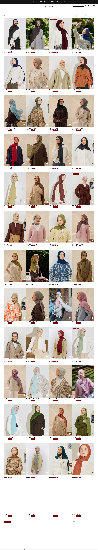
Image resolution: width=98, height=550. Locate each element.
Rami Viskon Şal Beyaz (54, 321)
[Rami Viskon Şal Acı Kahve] (37, 34)
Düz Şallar (14, 11)
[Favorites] (88, 6)
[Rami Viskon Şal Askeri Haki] (37, 150)
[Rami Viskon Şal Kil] (83, 72)
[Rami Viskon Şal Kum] (60, 72)
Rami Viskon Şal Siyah (8, 51)
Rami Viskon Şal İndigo (54, 282)
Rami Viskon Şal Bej (8, 244)
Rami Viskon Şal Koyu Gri (31, 321)
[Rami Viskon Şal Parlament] (60, 459)
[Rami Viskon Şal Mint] (83, 343)
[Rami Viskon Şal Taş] (60, 381)
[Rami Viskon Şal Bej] (15, 227)
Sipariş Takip (12, 1)
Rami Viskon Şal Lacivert (77, 51)
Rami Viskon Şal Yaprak (77, 437)
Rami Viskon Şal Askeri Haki (32, 167)
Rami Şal (19, 11)
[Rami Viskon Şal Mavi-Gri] (60, 150)
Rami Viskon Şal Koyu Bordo (55, 51)
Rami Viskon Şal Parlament (55, 476)
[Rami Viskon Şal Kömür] (83, 150)
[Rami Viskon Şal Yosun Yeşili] (15, 497)
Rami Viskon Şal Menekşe (77, 398)
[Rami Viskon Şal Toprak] (83, 266)
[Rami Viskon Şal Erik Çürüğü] (83, 227)
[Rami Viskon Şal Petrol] (60, 497)
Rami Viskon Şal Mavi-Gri (54, 167)
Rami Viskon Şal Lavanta (9, 398)
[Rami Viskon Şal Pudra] (83, 188)
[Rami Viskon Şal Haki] (60, 227)
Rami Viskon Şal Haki (53, 244)
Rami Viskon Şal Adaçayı (9, 321)
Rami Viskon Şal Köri (8, 282)
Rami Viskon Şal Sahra (31, 476)
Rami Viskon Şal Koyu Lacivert (55, 128)
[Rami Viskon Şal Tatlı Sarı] (37, 266)
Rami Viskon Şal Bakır (53, 205)
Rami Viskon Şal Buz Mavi (9, 437)
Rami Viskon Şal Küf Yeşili (31, 128)
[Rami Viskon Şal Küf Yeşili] (37, 111)
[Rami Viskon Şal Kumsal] (15, 188)
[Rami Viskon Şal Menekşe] (83, 381)
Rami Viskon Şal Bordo (54, 360)
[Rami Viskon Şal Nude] (37, 72)
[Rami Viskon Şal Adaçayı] (15, 304)
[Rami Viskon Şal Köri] (15, 266)
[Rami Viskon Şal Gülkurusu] (83, 304)
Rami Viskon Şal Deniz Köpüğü (32, 398)
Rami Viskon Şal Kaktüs (31, 437)
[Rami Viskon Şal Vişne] (15, 150)
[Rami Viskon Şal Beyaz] (60, 304)
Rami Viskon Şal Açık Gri (31, 244)
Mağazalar (6, 1)
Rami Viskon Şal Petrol (54, 514)
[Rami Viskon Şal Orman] (83, 497)
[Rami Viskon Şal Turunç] (83, 459)
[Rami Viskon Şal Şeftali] (60, 420)
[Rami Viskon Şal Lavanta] (15, 381)
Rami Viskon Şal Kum (53, 89)
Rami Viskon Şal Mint (76, 360)
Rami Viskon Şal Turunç (77, 476)
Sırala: (88, 15)
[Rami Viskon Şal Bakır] (60, 188)
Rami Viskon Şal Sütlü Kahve (32, 205)
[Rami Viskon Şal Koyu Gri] (37, 304)
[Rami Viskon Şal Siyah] (15, 34)
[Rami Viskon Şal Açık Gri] (37, 227)
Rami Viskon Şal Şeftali (54, 437)
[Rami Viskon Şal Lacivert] (83, 34)
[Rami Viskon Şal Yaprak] (83, 420)
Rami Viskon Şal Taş (53, 398)
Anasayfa (5, 11)
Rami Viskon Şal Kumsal (9, 205)
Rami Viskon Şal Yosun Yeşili (9, 514)
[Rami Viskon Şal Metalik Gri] (83, 111)
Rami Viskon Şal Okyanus (31, 514)
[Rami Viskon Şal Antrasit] (15, 343)
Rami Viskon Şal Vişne (8, 167)
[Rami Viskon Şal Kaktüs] (37, 420)
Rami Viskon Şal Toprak (77, 282)
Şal (9, 11)
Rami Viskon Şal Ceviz (8, 476)
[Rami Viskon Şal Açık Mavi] (15, 111)
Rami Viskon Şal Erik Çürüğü (78, 244)
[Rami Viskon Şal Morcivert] (15, 72)
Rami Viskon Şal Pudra (77, 205)
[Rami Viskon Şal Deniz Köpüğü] (37, 381)
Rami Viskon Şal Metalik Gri (78, 128)
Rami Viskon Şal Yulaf (30, 360)
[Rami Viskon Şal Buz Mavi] (15, 420)
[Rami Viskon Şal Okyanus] (37, 497)
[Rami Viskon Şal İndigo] (60, 266)
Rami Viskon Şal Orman (77, 514)
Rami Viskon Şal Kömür (77, 167)
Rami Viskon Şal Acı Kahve (32, 51)
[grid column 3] (80, 16)
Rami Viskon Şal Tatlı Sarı (31, 282)
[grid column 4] (82, 16)
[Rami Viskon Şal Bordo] (60, 343)
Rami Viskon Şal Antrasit (9, 360)
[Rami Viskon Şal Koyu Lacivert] (60, 111)
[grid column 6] (85, 16)
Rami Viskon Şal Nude (31, 89)
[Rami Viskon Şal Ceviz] (15, 459)
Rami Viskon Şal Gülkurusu (77, 321)
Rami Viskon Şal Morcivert (9, 89)
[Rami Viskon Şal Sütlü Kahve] (37, 188)
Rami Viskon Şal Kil (76, 89)
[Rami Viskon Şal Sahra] (37, 459)
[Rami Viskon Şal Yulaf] (37, 343)
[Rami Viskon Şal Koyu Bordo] (60, 34)
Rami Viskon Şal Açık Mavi (9, 128)
